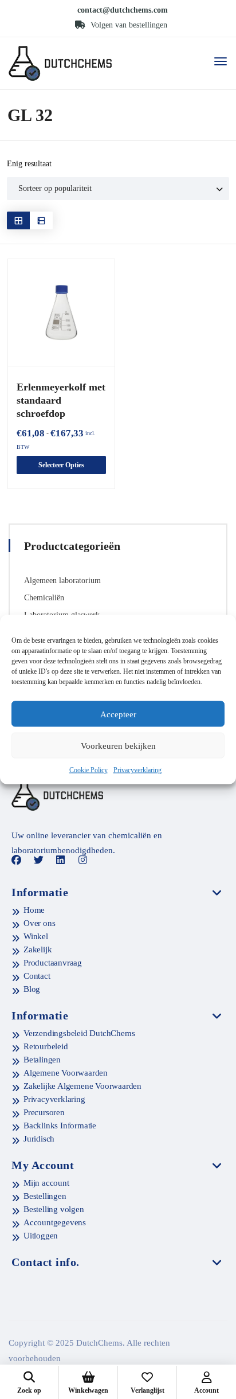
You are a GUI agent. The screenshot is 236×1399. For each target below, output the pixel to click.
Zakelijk (37, 949)
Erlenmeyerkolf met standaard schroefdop (61, 400)
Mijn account (46, 1182)
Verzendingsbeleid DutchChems (79, 1033)
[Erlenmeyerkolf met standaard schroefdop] (61, 312)
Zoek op (29, 1390)
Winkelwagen (88, 1390)
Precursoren (44, 1112)
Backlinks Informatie (59, 1125)
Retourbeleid (45, 1046)
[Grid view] (18, 220)
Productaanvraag (52, 962)
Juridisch (38, 1138)
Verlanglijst (147, 1390)
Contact (36, 975)
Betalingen (42, 1059)
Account (206, 1390)
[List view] (41, 220)
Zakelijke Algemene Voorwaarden (82, 1086)
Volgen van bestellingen (127, 25)
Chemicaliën (44, 597)
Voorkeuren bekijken (118, 745)
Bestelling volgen (53, 1209)
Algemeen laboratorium (62, 580)
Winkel (35, 936)
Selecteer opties (61, 465)
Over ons (39, 923)
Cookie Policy (88, 770)
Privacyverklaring (137, 770)
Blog (31, 989)
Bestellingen (44, 1196)
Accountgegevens (54, 1222)
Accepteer (118, 713)
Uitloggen (40, 1235)
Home (34, 910)
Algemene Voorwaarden (65, 1072)
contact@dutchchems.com (122, 10)
